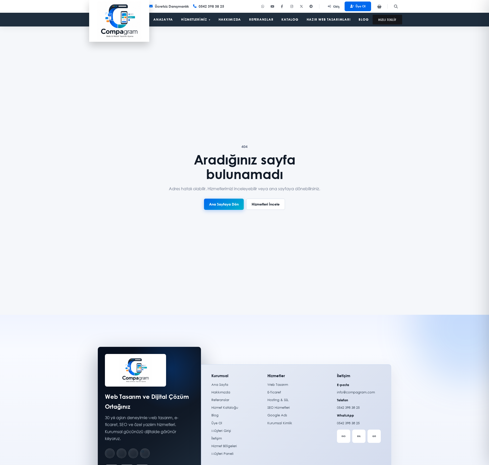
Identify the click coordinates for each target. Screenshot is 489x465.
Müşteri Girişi (221, 431)
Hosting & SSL (278, 400)
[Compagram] (119, 21)
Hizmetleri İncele (266, 204)
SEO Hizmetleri (278, 407)
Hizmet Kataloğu (224, 407)
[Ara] (396, 6)
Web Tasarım (277, 384)
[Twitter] (301, 6)
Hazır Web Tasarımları (329, 19)
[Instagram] (292, 6)
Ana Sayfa (219, 384)
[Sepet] (379, 6)
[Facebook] (282, 6)
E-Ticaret (274, 392)
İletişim (216, 438)
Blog (364, 19)
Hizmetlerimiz (195, 19)
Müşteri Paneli (222, 454)
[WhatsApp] (263, 6)
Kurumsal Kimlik (279, 423)
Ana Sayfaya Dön (224, 204)
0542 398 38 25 (348, 407)
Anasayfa (163, 19)
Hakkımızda (230, 19)
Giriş (336, 6)
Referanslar (261, 19)
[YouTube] (272, 6)
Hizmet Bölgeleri (224, 446)
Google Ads (277, 415)
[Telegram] (311, 6)
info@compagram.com (356, 392)
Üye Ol (360, 6)
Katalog (289, 19)
